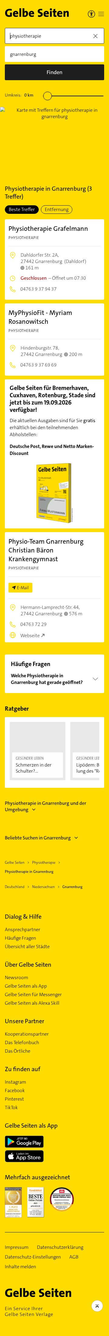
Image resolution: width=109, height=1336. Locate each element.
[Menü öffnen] (101, 14)
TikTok (11, 1108)
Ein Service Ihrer (29, 1311)
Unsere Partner (24, 1021)
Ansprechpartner (22, 930)
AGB (73, 1257)
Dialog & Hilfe (23, 917)
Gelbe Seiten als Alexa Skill (32, 1003)
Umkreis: (19, 95)
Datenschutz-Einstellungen (33, 1257)
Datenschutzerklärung (60, 1247)
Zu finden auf (22, 1069)
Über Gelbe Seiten (28, 965)
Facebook (15, 1091)
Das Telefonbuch (22, 1043)
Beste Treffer (22, 209)
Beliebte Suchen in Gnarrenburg (38, 838)
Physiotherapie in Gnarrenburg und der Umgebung (45, 806)
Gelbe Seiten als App (26, 986)
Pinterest (14, 1099)
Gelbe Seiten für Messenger (33, 995)
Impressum (16, 1247)
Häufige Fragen (20, 938)
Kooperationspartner (27, 1034)
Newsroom (16, 978)
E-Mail (23, 587)
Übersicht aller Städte (27, 947)
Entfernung (56, 209)
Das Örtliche (17, 1051)
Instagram (15, 1082)
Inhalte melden (20, 1267)
